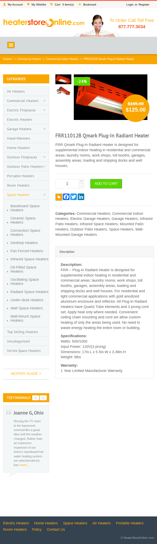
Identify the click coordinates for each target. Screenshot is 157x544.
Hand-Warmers (18, 138)
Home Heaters (18, 147)
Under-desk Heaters (26, 300)
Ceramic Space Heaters (23, 220)
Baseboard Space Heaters (25, 208)
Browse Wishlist (59, 197)
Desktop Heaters (24, 243)
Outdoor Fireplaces (22, 157)
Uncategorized (18, 341)
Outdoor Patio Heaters (88, 229)
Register (144, 4)
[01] (63, 79)
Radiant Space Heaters (29, 292)
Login (129, 4)
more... (21, 465)
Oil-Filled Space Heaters (23, 269)
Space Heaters (121, 229)
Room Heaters (18, 185)
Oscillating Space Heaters (24, 282)
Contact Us (56, 529)
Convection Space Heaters (25, 232)
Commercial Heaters (29, 58)
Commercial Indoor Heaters (62, 58)
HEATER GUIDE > (26, 374)
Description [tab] (67, 252)
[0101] (63, 90)
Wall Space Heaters (26, 308)
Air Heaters (16, 91)
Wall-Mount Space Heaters (25, 318)
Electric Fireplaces (21, 110)
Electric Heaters (19, 119)
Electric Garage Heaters (90, 219)
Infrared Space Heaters (99, 224)
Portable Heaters (20, 175)
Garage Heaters (125, 219)
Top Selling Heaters (22, 331)
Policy (37, 529)
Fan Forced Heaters (26, 251)
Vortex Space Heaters (24, 350)
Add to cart (106, 184)
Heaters (7, 58)
